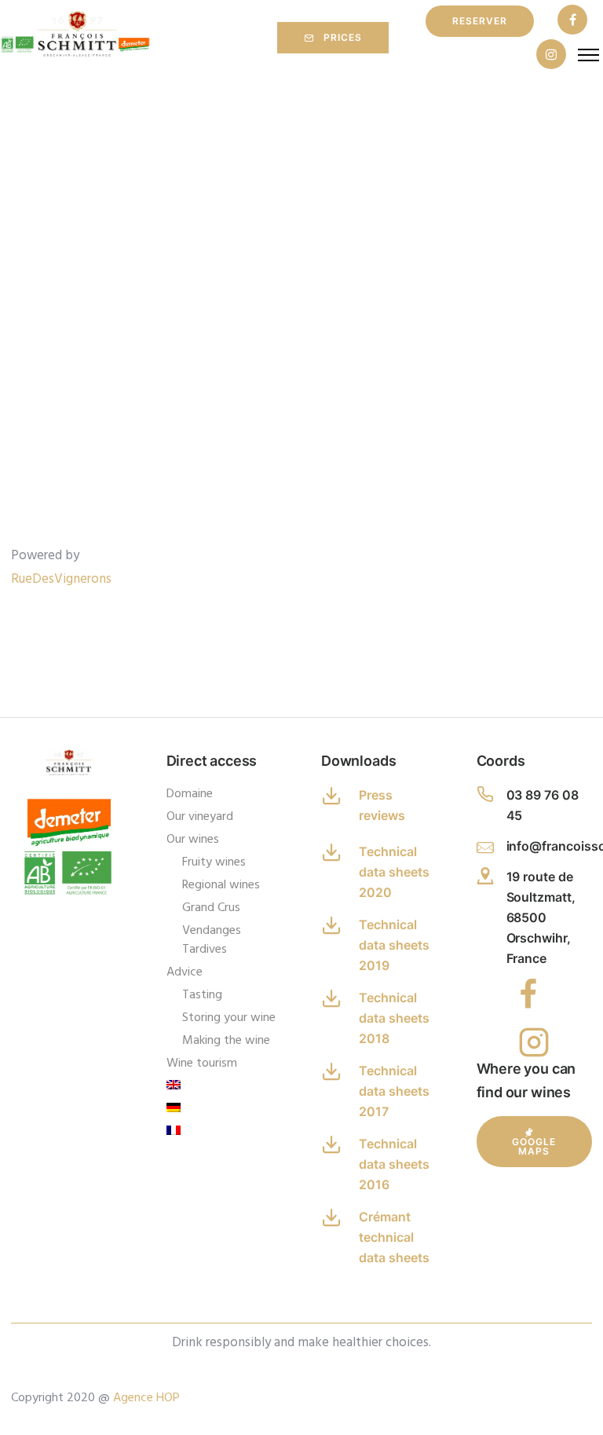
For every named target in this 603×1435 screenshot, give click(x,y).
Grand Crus (211, 908)
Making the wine (226, 1040)
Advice (184, 972)
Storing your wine (229, 1018)
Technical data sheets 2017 (394, 1091)
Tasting (202, 995)
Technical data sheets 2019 (394, 945)
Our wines (192, 839)
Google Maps (534, 1146)
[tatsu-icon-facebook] (572, 21)
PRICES (342, 37)
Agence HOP (146, 1398)
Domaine (189, 794)
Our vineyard (199, 817)
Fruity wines (214, 862)
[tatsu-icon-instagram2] (534, 1041)
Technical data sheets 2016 (394, 1164)
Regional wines (221, 885)
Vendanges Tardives (211, 940)
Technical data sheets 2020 (394, 872)
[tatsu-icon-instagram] (551, 55)
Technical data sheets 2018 (394, 1018)
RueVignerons (61, 579)
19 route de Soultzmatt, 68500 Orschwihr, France (541, 917)
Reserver (479, 21)
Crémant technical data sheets (394, 1237)
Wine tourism (201, 1063)
